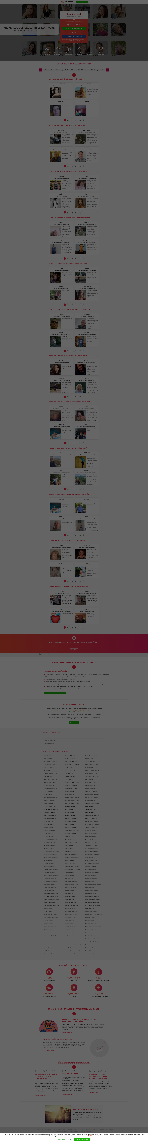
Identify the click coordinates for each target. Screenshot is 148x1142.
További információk (93, 1136)
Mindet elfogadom (82, 1139)
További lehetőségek (64, 1139)
